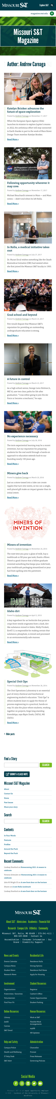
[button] (52, 5)
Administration (36, 1042)
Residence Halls (36, 961)
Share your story (11, 807)
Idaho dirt (13, 611)
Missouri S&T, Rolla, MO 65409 (18, 934)
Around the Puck (11, 849)
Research (12, 928)
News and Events (11, 955)
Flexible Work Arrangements (36, 1023)
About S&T (10, 922)
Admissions (22, 922)
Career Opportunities (38, 998)
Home (6, 798)
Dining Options (36, 966)
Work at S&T (35, 1017)
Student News (9, 970)
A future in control (18, 379)
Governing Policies (37, 1061)
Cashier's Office (36, 994)
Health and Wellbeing (12, 1052)
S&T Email (8, 1030)
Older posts (10, 734)
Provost (33, 1052)
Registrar (33, 989)
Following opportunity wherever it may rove (28, 184)
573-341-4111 (45, 934)
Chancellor (34, 1047)
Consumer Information (33, 940)
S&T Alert (8, 1061)
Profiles (7, 844)
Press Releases (36, 1056)
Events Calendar (10, 961)
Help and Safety (11, 1042)
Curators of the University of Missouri (31, 1093)
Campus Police (10, 1047)
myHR (32, 1028)
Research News (10, 974)
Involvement (9, 983)
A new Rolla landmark (22, 887)
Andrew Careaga (22, 116)
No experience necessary (22, 436)
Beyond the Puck (11, 853)
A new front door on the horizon (34, 882)
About (6, 789)
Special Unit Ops (17, 681)
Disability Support (32, 942)
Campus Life (22, 928)
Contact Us (8, 794)
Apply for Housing (37, 974)
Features (7, 840)
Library (7, 1017)
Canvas (7, 1026)
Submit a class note (18, 774)
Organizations (9, 989)
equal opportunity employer (37, 1091)
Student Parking (36, 1002)
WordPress (28, 1096)
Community (43, 928)
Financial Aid (44, 922)
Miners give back (17, 473)
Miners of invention (19, 545)
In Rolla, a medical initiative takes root (28, 248)
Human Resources (37, 1011)
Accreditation (11, 940)
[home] (20, 5)
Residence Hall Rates (38, 970)
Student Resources (38, 983)
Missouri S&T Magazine (27, 36)
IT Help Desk (9, 1056)
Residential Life (36, 955)
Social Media (28, 1076)
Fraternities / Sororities (13, 994)
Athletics (33, 928)
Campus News (9, 966)
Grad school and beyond (22, 315)
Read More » (13, 139)
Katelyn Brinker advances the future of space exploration (25, 110)
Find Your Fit (9, 1002)
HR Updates (35, 1033)
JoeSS (6, 1022)
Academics (32, 922)
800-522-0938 (20, 936)
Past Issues (8, 802)
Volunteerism (9, 998)
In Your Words (10, 836)
